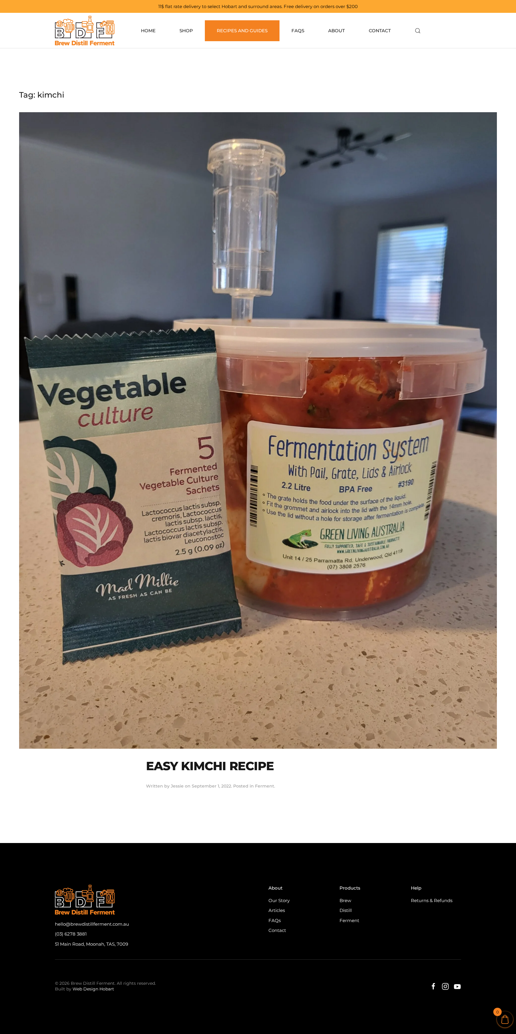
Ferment (264, 786)
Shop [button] (186, 30)
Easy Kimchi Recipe (210, 766)
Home (148, 30)
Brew (345, 900)
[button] (418, 30)
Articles (276, 910)
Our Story (279, 900)
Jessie (177, 786)
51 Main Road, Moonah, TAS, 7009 (91, 944)
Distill (346, 910)
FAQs (297, 30)
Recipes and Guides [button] (242, 30)
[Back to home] (86, 30)
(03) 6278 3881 (71, 934)
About (336, 30)
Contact (380, 30)
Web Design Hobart (93, 989)
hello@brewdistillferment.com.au (92, 924)
